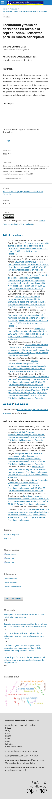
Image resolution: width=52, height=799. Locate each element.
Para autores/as (10, 582)
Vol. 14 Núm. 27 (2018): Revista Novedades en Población (25, 11)
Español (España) (11, 534)
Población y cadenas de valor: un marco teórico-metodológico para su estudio (28, 378)
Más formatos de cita (13, 179)
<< (4, 403)
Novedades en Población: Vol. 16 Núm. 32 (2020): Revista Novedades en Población (28, 323)
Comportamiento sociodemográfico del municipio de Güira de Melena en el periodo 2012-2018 (28, 318)
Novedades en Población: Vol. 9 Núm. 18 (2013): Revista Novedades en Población (28, 475)
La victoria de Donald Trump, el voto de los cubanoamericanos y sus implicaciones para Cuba (24, 636)
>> (27, 403)
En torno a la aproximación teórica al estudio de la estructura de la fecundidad (28, 246)
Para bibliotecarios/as (12, 586)
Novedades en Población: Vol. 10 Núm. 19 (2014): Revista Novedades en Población (26, 462)
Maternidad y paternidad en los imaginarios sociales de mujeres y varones (26, 469)
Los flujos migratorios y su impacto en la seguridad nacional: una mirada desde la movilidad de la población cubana (22, 648)
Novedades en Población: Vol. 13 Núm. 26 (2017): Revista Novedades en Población (26, 305)
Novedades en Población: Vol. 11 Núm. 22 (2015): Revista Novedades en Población (28, 502)
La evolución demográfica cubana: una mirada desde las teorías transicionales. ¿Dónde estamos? (28, 347)
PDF (8, 141)
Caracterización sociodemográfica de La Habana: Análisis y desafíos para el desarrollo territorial (25, 625)
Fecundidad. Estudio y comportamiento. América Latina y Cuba (26, 433)
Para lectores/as (10, 578)
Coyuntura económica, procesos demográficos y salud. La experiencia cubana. (28, 263)
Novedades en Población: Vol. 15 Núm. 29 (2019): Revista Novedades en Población (26, 396)
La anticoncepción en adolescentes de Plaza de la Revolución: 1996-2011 (28, 499)
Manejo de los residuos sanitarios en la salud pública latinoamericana (24, 616)
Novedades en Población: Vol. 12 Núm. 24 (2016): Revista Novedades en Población (28, 353)
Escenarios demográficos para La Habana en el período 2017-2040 (27, 331)
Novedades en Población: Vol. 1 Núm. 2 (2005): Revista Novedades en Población (28, 251)
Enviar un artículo (13, 598)
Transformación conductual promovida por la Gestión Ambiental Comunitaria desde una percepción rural (26, 299)
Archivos (13, 9)
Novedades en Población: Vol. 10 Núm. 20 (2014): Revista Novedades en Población (27, 268)
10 (22, 403)
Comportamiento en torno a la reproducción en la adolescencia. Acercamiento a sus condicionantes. (25, 456)
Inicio (5, 9)
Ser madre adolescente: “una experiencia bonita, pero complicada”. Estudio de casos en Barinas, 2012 (28, 512)
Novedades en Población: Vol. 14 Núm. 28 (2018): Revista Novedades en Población (26, 370)
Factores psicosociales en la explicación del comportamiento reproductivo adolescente (27, 363)
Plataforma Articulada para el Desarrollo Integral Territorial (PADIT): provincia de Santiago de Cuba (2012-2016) (28, 390)
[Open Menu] (2, 2)
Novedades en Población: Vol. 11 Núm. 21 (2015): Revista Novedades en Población (26, 438)
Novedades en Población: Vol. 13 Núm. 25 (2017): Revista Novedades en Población (26, 489)
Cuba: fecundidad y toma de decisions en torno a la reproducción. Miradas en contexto (28, 483)
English (7, 538)
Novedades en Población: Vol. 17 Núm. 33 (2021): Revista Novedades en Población (26, 287)
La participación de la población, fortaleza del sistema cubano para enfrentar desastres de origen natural (24, 660)
